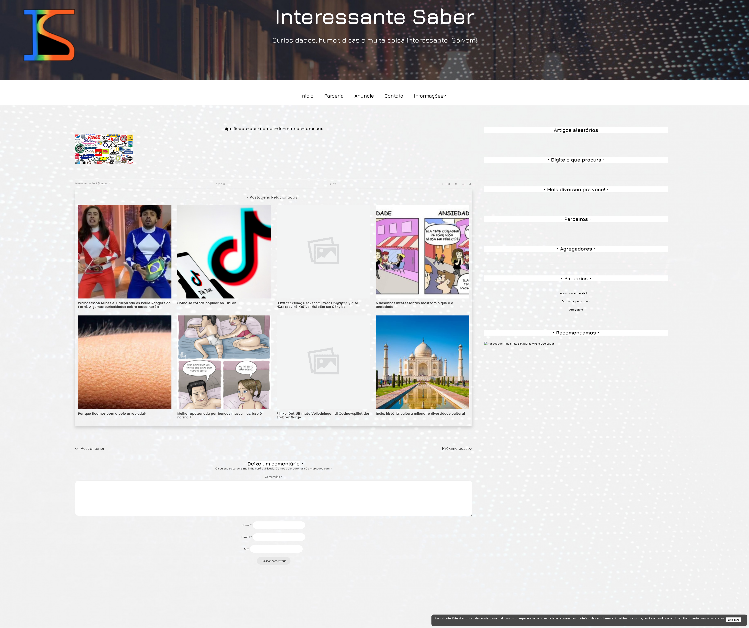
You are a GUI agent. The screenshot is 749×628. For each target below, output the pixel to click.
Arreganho (576, 309)
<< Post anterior (90, 448)
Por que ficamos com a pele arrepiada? (112, 413)
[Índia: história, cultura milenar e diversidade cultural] (422, 362)
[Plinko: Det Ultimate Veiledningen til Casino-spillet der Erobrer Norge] (323, 362)
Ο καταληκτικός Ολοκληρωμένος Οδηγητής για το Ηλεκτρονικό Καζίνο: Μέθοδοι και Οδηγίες (317, 305)
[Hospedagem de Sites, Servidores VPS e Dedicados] (519, 343)
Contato (394, 96)
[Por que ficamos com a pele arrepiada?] (124, 362)
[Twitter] (449, 184)
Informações (429, 96)
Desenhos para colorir (576, 301)
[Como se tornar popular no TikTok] (224, 251)
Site (246, 549)
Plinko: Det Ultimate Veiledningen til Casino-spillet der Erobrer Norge (323, 415)
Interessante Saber (374, 16)
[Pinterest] (456, 184)
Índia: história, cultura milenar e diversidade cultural (420, 413)
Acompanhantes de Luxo (576, 293)
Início (307, 96)
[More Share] (470, 184)
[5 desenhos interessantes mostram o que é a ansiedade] (422, 251)
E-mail (246, 537)
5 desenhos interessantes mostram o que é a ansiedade (414, 305)
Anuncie (364, 96)
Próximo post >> (457, 448)
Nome (247, 525)
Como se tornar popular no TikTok (206, 303)
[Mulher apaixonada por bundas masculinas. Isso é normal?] (224, 362)
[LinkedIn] (463, 184)
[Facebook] (442, 184)
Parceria (334, 96)
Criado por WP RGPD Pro (712, 618)
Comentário (273, 476)
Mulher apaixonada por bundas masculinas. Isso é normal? (219, 415)
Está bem (733, 619)
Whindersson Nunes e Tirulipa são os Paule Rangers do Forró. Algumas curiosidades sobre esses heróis (124, 305)
